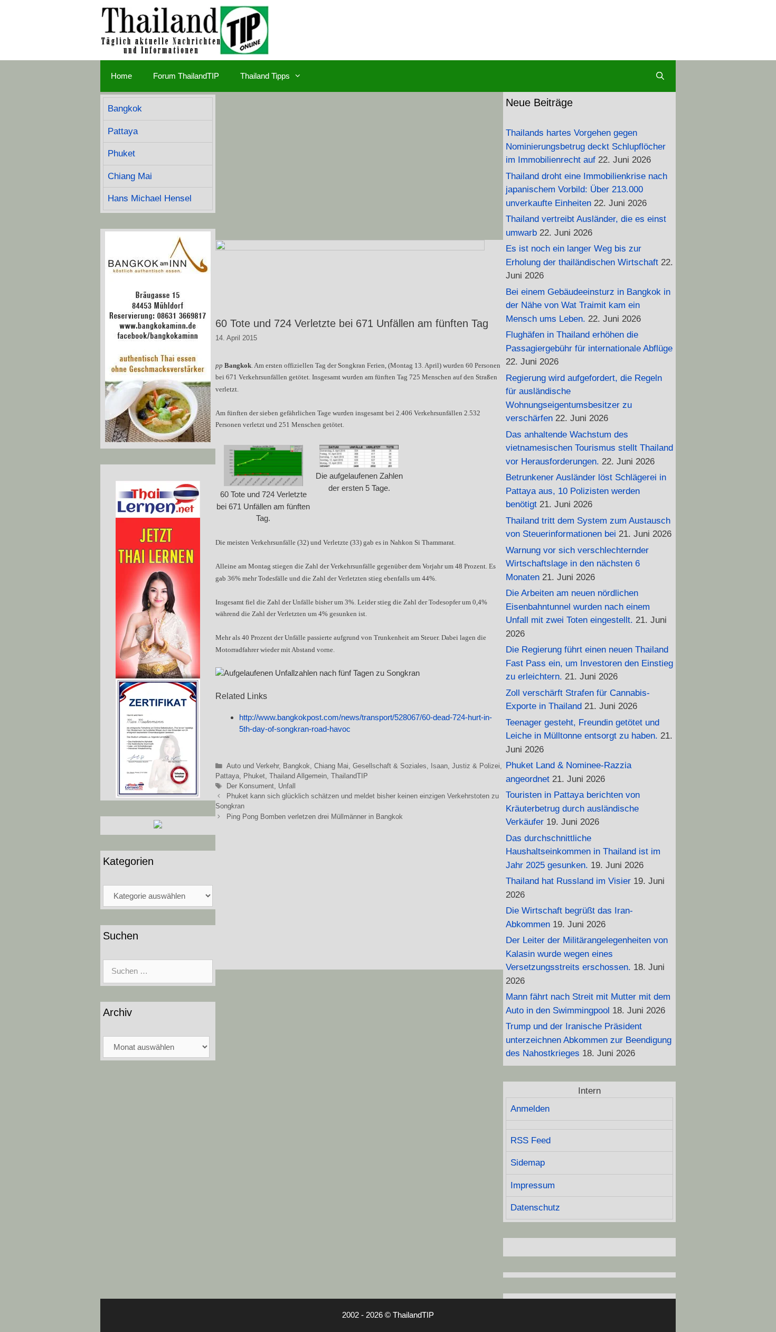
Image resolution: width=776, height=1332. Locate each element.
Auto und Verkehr (252, 766)
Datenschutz (535, 1208)
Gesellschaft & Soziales (390, 766)
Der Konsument (250, 786)
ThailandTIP (349, 776)
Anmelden (530, 1109)
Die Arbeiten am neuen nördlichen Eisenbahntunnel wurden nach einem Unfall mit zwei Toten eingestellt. (578, 606)
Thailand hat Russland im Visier (568, 881)
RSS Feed (530, 1140)
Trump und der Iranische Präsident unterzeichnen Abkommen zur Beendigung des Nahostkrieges (588, 1039)
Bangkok (296, 766)
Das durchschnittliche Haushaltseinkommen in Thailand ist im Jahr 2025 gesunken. (583, 851)
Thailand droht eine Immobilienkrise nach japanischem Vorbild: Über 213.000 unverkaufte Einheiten (586, 189)
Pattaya (227, 776)
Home (121, 75)
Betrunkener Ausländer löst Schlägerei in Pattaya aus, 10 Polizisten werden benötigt (586, 490)
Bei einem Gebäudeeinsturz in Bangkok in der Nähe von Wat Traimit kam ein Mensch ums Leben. (588, 305)
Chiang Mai (331, 766)
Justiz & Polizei (476, 766)
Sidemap (527, 1163)
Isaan (439, 766)
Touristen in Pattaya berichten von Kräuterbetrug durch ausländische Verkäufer (573, 808)
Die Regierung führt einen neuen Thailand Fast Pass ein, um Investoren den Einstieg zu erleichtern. (589, 663)
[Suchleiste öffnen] (660, 76)
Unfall (287, 786)
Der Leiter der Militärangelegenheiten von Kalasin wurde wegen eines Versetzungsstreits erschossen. (587, 953)
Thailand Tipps (265, 75)
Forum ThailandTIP (186, 75)
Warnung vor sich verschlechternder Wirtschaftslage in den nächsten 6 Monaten (577, 563)
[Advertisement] (359, 166)
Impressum (532, 1185)
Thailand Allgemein (298, 776)
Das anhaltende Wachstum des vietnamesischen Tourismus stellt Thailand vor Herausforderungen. (589, 448)
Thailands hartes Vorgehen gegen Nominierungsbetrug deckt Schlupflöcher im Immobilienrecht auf (586, 146)
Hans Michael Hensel (150, 198)
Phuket (254, 776)
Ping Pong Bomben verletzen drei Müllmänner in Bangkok (314, 817)
